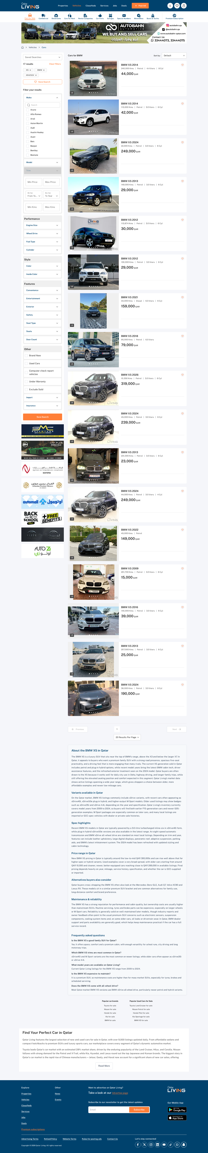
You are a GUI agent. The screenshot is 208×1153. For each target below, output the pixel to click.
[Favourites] (177, 5)
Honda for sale (110, 1013)
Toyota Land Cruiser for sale (141, 1006)
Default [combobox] (167, 55)
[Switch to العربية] (170, 5)
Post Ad (142, 6)
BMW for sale (110, 1020)
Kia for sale (110, 1017)
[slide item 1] (89, 92)
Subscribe (139, 1109)
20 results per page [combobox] (126, 737)
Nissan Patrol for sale (141, 1009)
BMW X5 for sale (141, 1020)
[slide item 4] (95, 92)
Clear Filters (55, 64)
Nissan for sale (110, 1009)
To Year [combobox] (48, 196)
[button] (30, 5)
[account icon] (184, 5)
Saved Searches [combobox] (33, 57)
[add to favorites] (182, 65)
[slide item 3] (93, 92)
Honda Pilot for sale (141, 1013)
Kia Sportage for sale (141, 1017)
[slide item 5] (97, 92)
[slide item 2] (91, 92)
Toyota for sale (110, 1006)
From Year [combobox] (33, 196)
